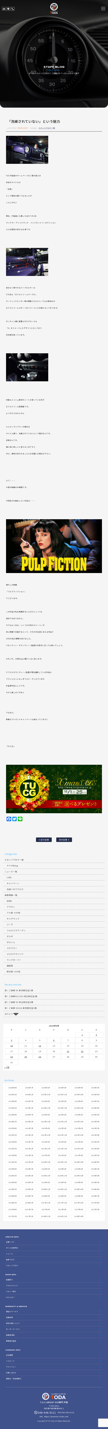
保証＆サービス (12, 1311)
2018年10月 (78, 1189)
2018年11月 (62, 1189)
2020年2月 (12, 1176)
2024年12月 (45, 1108)
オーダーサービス (13, 1329)
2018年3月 (95, 1196)
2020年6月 (45, 1169)
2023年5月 (62, 1128)
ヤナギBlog (12, 865)
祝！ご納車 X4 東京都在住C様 (19, 990)
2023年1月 (29, 1135)
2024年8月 (12, 1115)
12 (40, 1045)
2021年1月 (29, 1162)
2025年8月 (12, 1101)
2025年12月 (45, 1094)
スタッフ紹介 (11, 1291)
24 (11, 1056)
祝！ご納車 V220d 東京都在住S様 (21, 1008)
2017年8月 (12, 1209)
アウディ (11, 906)
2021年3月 (95, 1155)
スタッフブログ (42, 73)
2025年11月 (62, 1094)
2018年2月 (12, 1203)
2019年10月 (78, 1176)
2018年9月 (95, 1189)
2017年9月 (95, 1203)
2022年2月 (12, 1148)
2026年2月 (12, 1094)
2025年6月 (45, 1101)
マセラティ (12, 948)
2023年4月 (79, 1128)
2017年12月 (45, 1203)
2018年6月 (45, 1196)
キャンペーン (13, 883)
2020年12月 (45, 1162)
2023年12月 (45, 1121)
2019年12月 (45, 1176)
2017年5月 (62, 1209)
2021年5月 (62, 1155)
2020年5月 (62, 1169)
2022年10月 (78, 1135)
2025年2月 (12, 1108)
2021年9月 (95, 1148)
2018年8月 (12, 1196)
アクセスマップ (12, 1285)
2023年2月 (12, 1135)
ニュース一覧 (11, 871)
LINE (8, 9)
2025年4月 (79, 1101)
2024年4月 (79, 1115)
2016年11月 (62, 1216)
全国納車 (9, 1317)
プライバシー (11, 1367)
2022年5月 (62, 1142)
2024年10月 (78, 1108)
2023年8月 (12, 1128)
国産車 (10, 965)
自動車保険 (10, 1335)
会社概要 (9, 1355)
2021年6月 (45, 1155)
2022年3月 (95, 1142)
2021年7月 (29, 1155)
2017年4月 (79, 1209)
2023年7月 (29, 1128)
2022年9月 (95, 1135)
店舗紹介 (9, 1279)
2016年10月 (78, 1216)
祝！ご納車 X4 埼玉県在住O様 (19, 1002)
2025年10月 (78, 1094)
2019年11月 (62, 1176)
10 (11, 1045)
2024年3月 (95, 1115)
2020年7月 (29, 1169)
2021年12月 (45, 1148)
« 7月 (6, 1067)
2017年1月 (29, 1216)
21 (68, 1051)
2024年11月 (62, 1108)
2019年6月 (45, 1182)
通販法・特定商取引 (13, 1378)
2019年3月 (95, 1182)
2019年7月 (29, 1182)
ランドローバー (14, 959)
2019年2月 (12, 1189)
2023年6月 (45, 1128)
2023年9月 (95, 1121)
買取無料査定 (11, 1341)
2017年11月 (62, 1203)
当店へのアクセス (15, 889)
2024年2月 (12, 1121)
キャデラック (13, 918)
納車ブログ (10, 1259)
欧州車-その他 (13, 971)
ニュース (9, 1254)
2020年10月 (78, 1162)
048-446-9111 (12, 9)
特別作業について (13, 1323)
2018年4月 (79, 1196)
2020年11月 (62, 1162)
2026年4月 (79, 1087)
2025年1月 (29, 1108)
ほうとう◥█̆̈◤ (12, 1014)
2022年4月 (79, 1142)
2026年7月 (29, 1087)
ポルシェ (11, 942)
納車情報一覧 (11, 895)
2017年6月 (45, 1209)
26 (40, 1056)
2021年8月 (12, 1155)
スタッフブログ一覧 (47, 128)
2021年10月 (78, 1148)
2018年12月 (45, 1189)
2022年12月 (45, 1135)
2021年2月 (12, 1162)
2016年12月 (45, 1216)
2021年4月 (79, 1155)
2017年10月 (78, 1203)
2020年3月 (95, 1169)
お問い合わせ (11, 1373)
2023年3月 (95, 1128)
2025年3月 (95, 1101)
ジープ (10, 924)
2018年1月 (29, 1203)
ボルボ (10, 936)
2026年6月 (45, 1087)
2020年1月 (29, 1176)
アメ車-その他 (13, 912)
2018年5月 (62, 1196)
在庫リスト (4, 9)
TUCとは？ (10, 1297)
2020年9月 (95, 1162)
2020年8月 (12, 1169)
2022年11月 (62, 1135)
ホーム (31, 73)
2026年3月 (95, 1087)
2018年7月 (29, 1196)
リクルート (10, 1361)
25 (25, 1056)
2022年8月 (12, 1142)
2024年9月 (95, 1108)
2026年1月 (29, 1094)
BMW (9, 901)
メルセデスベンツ (15, 954)
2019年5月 (62, 1182)
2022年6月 (45, 1142)
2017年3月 (95, 1209)
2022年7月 (29, 1142)
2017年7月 (29, 1209)
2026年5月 (62, 1087)
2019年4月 (79, 1182)
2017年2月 (12, 1216)
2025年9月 (95, 1094)
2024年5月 (62, 1115)
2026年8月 (12, 1087)
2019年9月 (95, 1176)
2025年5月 (62, 1101)
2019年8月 (12, 1182)
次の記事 (63, 839)
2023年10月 (78, 1121)
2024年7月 (29, 1115)
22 (82, 1051)
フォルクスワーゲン (16, 930)
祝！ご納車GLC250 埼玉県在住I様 (21, 996)
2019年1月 (29, 1189)
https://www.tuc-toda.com (56, 1416)
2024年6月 (45, 1115)
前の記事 (44, 839)
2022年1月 (29, 1148)
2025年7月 (29, 1101)
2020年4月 (79, 1169)
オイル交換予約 (12, 1248)
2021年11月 (62, 1148)
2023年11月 (62, 1121)
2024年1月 (29, 1121)
